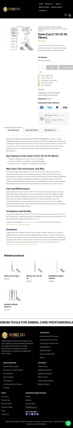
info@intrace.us (31, 407)
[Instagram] (29, 414)
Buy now (52, 67)
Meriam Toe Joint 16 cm (34, 277)
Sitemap (38, 422)
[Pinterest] (35, 414)
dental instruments (29, 222)
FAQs (38, 219)
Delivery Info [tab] (31, 130)
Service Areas (47, 422)
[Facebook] (26, 414)
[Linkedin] (37, 414)
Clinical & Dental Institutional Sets (50, 28)
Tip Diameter (42, 57)
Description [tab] (13, 130)
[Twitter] (32, 414)
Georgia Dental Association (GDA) (18, 224)
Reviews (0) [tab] (50, 130)
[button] (49, 3)
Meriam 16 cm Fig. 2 (11, 276)
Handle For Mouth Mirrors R (11, 305)
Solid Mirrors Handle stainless (55, 277)
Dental (46, 27)
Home (40, 27)
